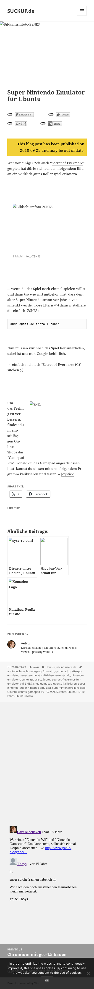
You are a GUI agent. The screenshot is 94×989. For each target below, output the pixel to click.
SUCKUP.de (20, 10)
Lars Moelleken (31, 648)
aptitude (12, 671)
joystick (67, 474)
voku (36, 667)
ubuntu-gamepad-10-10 (33, 692)
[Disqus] (47, 759)
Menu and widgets (82, 15)
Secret (46, 679)
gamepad (61, 671)
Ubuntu (50, 667)
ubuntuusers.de (66, 667)
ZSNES (32, 310)
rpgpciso (35, 679)
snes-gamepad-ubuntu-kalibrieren (55, 683)
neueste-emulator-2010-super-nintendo (45, 675)
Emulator (48, 671)
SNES (28, 683)
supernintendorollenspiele (69, 688)
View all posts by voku (35, 652)
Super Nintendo (29, 299)
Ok (47, 980)
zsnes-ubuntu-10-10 (72, 692)
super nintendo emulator (35, 688)
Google (42, 353)
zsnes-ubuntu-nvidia (20, 696)
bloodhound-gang (30, 671)
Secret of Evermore (67, 163)
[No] (88, 973)
